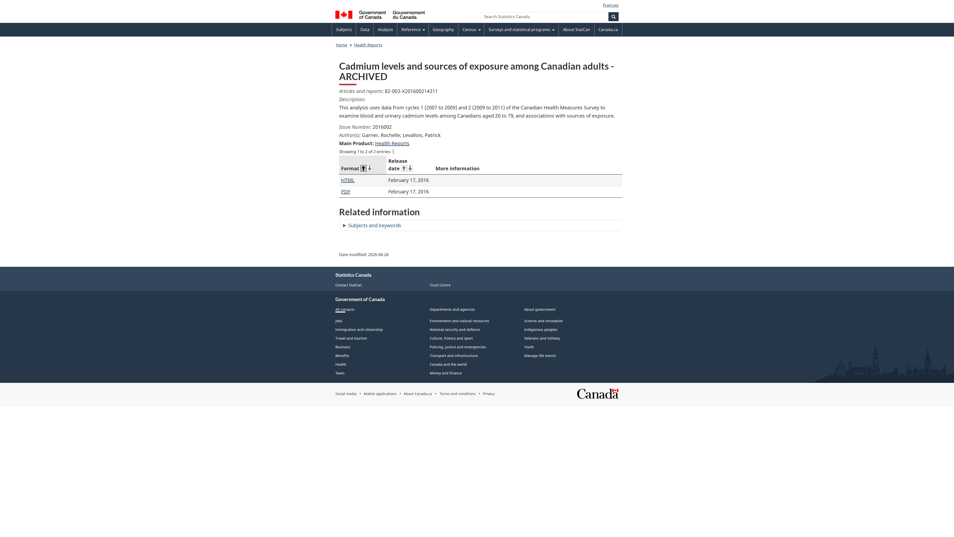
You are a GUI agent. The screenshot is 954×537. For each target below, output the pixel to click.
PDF (345, 191)
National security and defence (455, 329)
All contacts (345, 309)
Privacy (489, 393)
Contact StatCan (348, 285)
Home (341, 45)
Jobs (338, 320)
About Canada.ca (418, 393)
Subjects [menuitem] (344, 29)
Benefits (342, 355)
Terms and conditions (457, 393)
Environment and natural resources (459, 320)
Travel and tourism (351, 338)
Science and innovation (543, 320)
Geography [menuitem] (443, 29)
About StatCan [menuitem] (576, 29)
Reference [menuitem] (411, 29)
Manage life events (540, 355)
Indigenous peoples (540, 329)
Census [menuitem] (469, 29)
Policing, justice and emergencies (458, 347)
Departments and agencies (452, 309)
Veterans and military (542, 338)
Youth (529, 347)
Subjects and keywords (374, 225)
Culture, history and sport (451, 338)
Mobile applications (380, 393)
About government (540, 309)
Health (340, 364)
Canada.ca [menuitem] (608, 29)
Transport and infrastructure (454, 355)
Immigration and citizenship (359, 329)
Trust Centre (440, 285)
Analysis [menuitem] (385, 29)
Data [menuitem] (364, 29)
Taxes (340, 373)
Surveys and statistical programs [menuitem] (519, 29)
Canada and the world (448, 364)
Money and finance (446, 373)
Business (342, 347)
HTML (348, 180)
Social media (346, 393)
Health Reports (368, 45)
